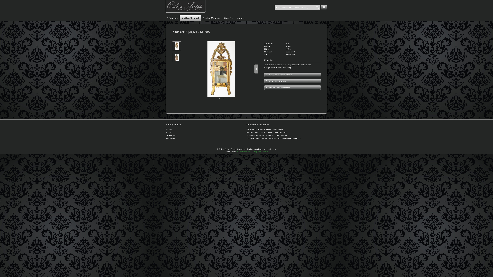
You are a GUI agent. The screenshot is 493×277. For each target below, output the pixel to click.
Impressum (170, 138)
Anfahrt (169, 129)
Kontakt (169, 132)
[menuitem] (297, 7)
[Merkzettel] (324, 7)
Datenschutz (171, 135)
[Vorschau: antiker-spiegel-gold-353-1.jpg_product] (176, 45)
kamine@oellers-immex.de (289, 138)
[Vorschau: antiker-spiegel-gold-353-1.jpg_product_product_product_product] (176, 57)
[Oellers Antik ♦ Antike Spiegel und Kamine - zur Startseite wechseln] (186, 6)
